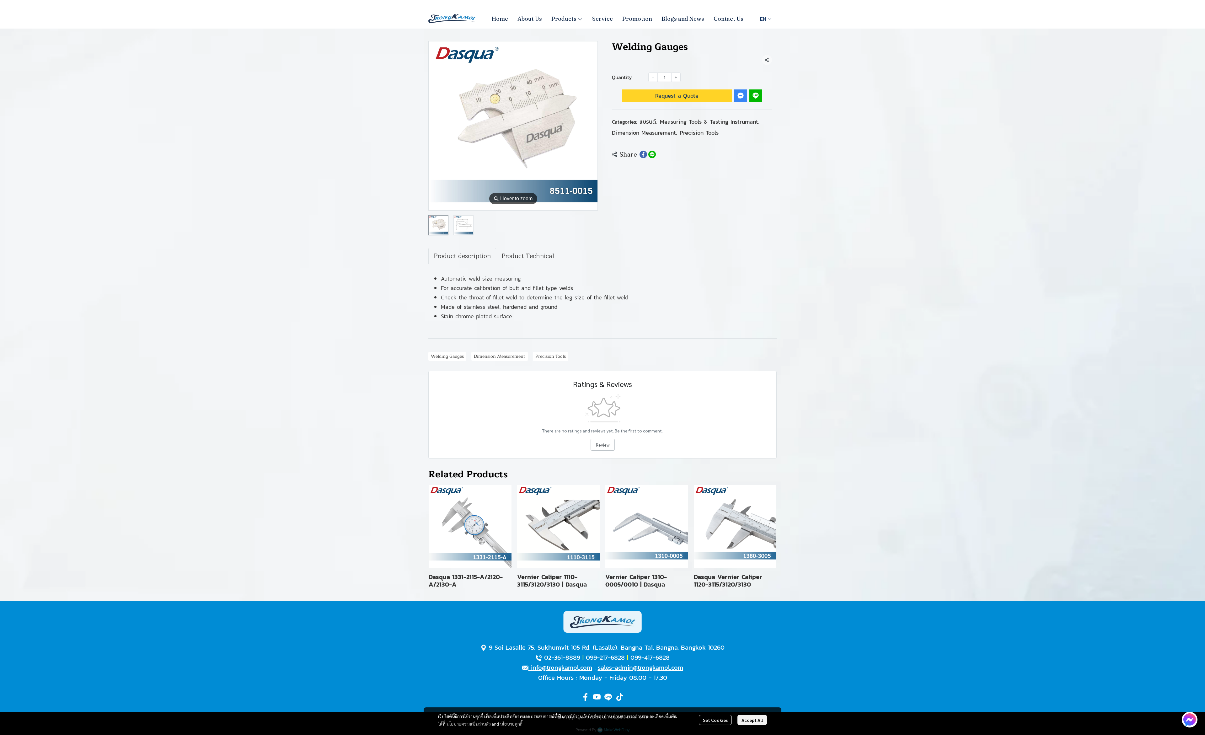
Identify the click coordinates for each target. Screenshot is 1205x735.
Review (602, 445)
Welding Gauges (447, 356)
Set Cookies (715, 720)
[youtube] (597, 697)
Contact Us (728, 18)
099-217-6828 (605, 657)
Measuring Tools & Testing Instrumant (709, 121)
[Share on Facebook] (643, 154)
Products (564, 18)
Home (500, 18)
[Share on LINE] (652, 154)
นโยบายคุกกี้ (511, 724)
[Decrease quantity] (653, 77)
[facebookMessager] (1189, 719)
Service (602, 18)
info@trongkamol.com (560, 667)
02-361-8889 (562, 657)
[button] (766, 18)
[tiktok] (619, 697)
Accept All (752, 720)
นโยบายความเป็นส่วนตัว (469, 724)
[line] (608, 697)
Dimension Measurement (644, 132)
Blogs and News (682, 18)
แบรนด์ (648, 121)
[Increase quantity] (676, 77)
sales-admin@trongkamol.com (640, 667)
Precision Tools (699, 132)
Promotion (637, 18)
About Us (529, 18)
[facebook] (586, 697)
